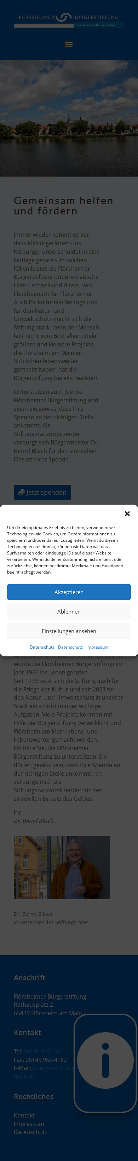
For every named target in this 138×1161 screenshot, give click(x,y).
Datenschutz (42, 647)
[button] (127, 513)
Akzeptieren (69, 592)
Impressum (97, 647)
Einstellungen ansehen (69, 630)
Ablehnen (69, 611)
